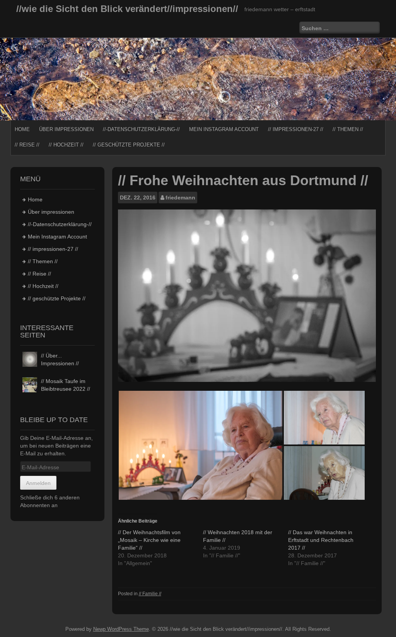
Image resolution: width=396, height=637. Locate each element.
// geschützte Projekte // (129, 145)
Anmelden (38, 483)
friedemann (180, 197)
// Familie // (150, 593)
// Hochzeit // (66, 145)
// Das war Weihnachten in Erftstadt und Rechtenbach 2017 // (320, 540)
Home (22, 129)
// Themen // (348, 129)
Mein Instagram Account (224, 129)
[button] (200, 445)
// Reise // (27, 145)
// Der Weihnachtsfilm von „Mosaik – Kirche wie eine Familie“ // (149, 540)
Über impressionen (66, 129)
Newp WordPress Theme (121, 629)
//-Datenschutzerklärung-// (141, 129)
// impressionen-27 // (295, 129)
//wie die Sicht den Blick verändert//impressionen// (127, 8)
